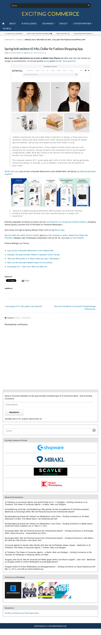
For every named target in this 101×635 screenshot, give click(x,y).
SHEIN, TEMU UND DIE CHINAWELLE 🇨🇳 (39, 33)
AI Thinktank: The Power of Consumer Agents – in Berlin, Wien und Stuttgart (46, 503)
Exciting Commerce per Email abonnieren (22, 613)
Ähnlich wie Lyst (11, 171)
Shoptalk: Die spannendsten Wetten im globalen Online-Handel (33, 254)
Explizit (63, 23)
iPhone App (59, 230)
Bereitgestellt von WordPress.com (50, 626)
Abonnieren (14, 412)
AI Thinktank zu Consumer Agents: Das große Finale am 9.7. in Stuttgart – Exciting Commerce (44, 502)
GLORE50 (7, 28)
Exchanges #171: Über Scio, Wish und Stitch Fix (27, 266)
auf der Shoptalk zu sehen (57, 235)
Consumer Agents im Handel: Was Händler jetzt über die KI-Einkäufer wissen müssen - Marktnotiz (45, 545)
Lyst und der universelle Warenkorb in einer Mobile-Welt (30, 250)
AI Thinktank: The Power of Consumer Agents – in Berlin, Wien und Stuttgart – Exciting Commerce (45, 552)
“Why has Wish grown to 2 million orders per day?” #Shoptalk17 (33, 258)
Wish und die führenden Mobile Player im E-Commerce (29, 262)
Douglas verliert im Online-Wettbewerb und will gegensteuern (32, 561)
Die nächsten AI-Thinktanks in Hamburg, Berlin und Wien (48, 553)
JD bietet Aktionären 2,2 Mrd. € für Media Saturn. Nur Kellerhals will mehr (47, 517)
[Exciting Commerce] (50, 15)
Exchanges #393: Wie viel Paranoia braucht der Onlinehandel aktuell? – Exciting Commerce (43, 530)
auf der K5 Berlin (77, 237)
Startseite (10, 40)
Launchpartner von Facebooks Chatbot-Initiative (66, 222)
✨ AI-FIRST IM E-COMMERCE (13, 33)
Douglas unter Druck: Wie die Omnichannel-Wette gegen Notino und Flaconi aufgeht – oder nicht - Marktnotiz (50, 559)
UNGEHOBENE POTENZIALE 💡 (83, 33)
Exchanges (47, 23)
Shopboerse (26, 318)
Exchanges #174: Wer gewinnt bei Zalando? (24, 306)
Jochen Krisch (16, 53)
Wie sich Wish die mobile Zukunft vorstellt (22, 235)
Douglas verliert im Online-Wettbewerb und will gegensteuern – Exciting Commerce (39, 566)
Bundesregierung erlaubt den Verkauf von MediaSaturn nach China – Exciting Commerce (42, 516)
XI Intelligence (29, 23)
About (12, 23)
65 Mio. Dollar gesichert (66, 61)
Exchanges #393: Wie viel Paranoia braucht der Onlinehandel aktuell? (45, 511)
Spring (46, 61)
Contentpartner (82, 23)
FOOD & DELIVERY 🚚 (62, 33)
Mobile (19, 40)
